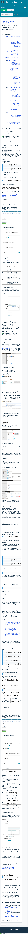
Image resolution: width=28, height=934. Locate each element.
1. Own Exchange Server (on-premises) (12, 36)
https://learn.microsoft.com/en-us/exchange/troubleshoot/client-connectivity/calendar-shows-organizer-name (11, 868)
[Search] (11, 14)
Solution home (5, 21)
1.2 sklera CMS (10, 51)
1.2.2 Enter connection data (15, 54)
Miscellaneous (6, 22)
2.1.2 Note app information (15, 63)
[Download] (11, 483)
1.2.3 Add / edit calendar (15, 55)
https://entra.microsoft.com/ (7, 348)
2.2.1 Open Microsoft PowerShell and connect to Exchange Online (15, 90)
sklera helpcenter (13, 21)
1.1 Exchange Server (11, 38)
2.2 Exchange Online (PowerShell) (13, 87)
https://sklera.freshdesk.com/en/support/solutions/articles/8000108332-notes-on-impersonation (11, 195)
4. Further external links (9, 125)
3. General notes (8, 118)
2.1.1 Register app (13, 62)
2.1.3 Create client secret (15, 64)
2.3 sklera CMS (10, 112)
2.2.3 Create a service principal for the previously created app (15, 96)
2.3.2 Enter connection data (15, 115)
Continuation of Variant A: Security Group (16, 103)
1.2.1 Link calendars (14, 53)
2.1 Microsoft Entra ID (11, 60)
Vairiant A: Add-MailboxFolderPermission (17, 46)
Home (11, 929)
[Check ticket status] (18, 14)
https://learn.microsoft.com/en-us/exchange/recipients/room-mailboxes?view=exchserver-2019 (11, 915)
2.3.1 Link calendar (13, 114)
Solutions (16, 929)
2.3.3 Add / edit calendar (15, 116)
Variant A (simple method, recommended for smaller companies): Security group (17, 76)
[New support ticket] (14, 14)
